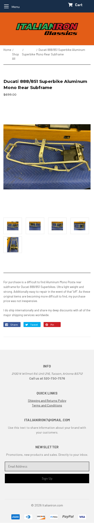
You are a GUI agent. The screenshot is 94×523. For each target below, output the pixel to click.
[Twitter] (27, 326)
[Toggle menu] (10, 6)
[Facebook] (7, 326)
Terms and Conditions (47, 405)
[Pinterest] (47, 326)
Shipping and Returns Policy (47, 400)
